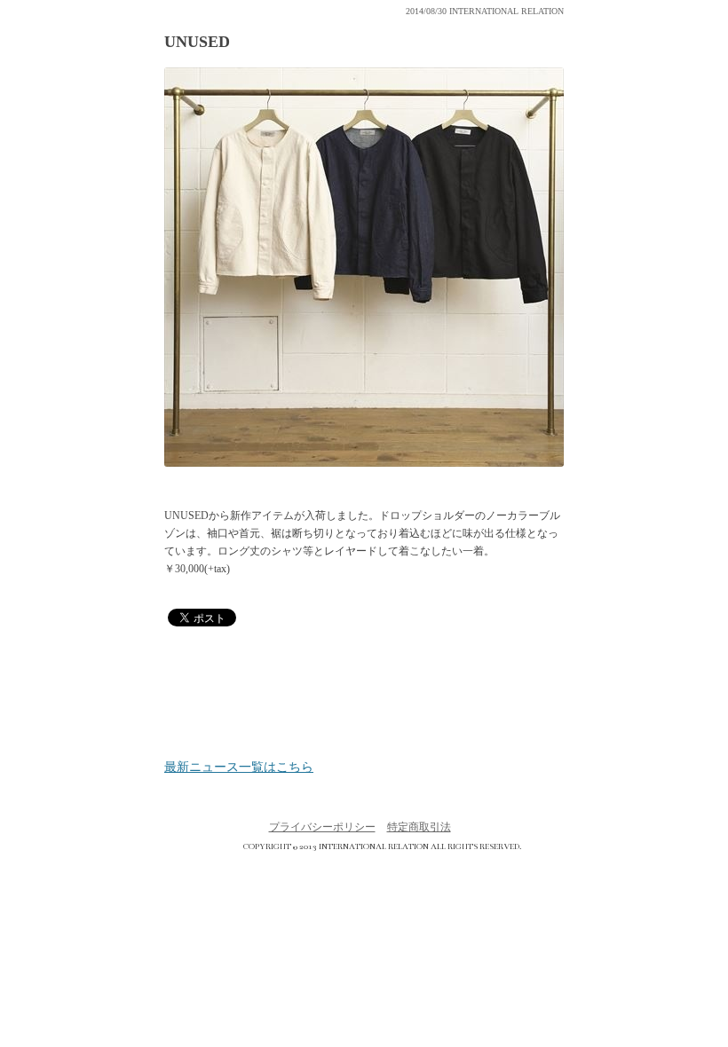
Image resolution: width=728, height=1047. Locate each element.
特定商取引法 (419, 827)
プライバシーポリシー (322, 827)
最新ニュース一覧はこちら (238, 767)
